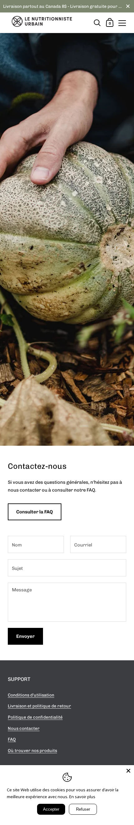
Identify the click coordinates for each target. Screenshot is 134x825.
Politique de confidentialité (35, 717)
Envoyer (25, 636)
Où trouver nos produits (32, 750)
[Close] (128, 771)
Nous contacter (24, 728)
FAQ (12, 739)
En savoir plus (82, 796)
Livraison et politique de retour (39, 705)
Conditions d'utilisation (31, 694)
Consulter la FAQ (34, 512)
